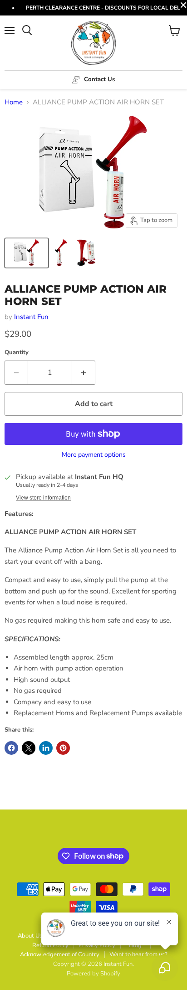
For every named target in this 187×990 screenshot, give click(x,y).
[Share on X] (28, 748)
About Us (30, 936)
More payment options (94, 455)
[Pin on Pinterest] (63, 748)
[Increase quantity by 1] (83, 372)
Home (14, 102)
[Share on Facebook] (11, 748)
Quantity (17, 352)
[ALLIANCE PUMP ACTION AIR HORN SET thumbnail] (26, 253)
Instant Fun (31, 316)
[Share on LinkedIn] (46, 748)
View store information (43, 498)
